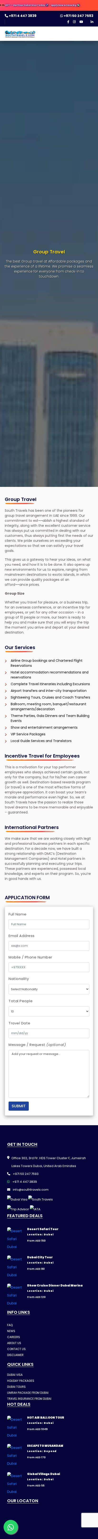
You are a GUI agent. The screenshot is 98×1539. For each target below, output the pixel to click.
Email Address (22, 935)
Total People (21, 1000)
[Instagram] (74, 22)
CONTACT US (16, 1349)
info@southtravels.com (30, 1189)
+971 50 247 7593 (78, 15)
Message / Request (37, 1044)
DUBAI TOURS (16, 1387)
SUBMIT (19, 1106)
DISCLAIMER (15, 1355)
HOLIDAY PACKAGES (20, 1381)
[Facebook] (68, 22)
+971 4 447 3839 (22, 15)
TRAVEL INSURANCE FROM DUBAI (29, 1399)
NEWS (11, 1331)
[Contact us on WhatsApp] (11, 1527)
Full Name (18, 914)
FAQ (10, 1325)
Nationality (19, 978)
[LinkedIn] (92, 22)
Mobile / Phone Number (30, 957)
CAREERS (13, 1337)
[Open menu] (88, 35)
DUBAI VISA (15, 1375)
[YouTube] (81, 22)
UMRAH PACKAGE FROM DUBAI (28, 1393)
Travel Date (19, 1023)
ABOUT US (14, 1343)
